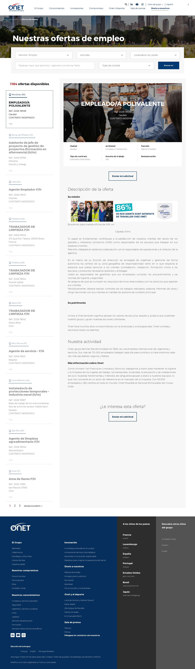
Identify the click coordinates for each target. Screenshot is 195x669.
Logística (15, 617)
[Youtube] (137, 4)
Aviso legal (15, 657)
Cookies (49, 657)
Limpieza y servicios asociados (25, 601)
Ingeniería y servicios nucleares (25, 609)
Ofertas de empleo (72, 572)
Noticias (67, 628)
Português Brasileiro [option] (46, 651)
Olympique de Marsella (74, 608)
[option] (24, 651)
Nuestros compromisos (25, 570)
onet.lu (126, 548)
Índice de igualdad (61, 657)
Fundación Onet (169, 539)
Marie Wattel (69, 604)
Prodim (165, 545)
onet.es (126, 557)
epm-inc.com (129, 576)
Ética (14, 584)
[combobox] (44, 55)
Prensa (67, 632)
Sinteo (164, 551)
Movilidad (68, 584)
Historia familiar (18, 560)
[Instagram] (142, 4)
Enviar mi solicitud (122, 176)
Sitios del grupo (154, 4)
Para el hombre (18, 576)
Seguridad (16, 605)
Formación (16, 624)
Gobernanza (17, 552)
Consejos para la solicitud (75, 576)
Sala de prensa (72, 622)
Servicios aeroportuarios (22, 621)
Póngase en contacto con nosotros (82, 635)
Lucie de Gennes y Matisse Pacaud (79, 600)
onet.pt (126, 567)
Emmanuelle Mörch (73, 616)
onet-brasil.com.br (130, 586)
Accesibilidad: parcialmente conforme (85, 657)
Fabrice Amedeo (71, 612)
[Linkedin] (131, 4)
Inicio (5, 19)
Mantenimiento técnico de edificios (27, 628)
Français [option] (24, 651)
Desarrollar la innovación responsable (80, 556)
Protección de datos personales (32, 657)
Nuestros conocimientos (26, 595)
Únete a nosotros (14, 19)
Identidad (16, 548)
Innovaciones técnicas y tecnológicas (79, 552)
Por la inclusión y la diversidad (77, 588)
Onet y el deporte (74, 594)
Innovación (70, 542)
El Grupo (17, 542)
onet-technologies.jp (131, 595)
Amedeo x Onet (19, 588)
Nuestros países (18, 564)
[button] (126, 4)
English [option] (33, 651)
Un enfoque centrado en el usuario (79, 548)
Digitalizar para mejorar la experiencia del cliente (85, 560)
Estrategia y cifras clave (22, 556)
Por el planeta (18, 580)
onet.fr (125, 538)
